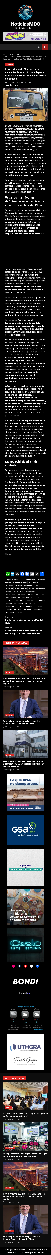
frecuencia (21, 594)
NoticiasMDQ (25, 24)
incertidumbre (11, 597)
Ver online (45, 47)
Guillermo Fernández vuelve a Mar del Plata (24, 620)
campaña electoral (20, 583)
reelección (17, 609)
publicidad (20, 606)
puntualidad (31, 606)
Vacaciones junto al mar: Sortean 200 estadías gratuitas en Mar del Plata (23, 630)
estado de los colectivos (15, 591)
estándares (30, 591)
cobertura (18, 586)
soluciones (27, 609)
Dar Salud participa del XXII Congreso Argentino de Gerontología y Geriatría (25, 1096)
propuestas (10, 606)
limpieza (9, 600)
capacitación (33, 583)
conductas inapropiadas (33, 586)
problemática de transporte (24, 603)
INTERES (8, 1107)
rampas (9, 609)
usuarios (20, 612)
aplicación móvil (29, 580)
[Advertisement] (25, 36)
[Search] (39, 47)
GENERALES (9, 64)
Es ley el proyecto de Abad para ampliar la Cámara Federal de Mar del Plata (25, 704)
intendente (35, 597)
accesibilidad (17, 580)
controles (9, 589)
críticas (31, 589)
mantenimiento (20, 600)
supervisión (38, 609)
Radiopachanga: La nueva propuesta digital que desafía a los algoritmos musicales (25, 1136)
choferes (9, 586)
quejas (40, 606)
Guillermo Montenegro (35, 594)
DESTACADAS (10, 1148)
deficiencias (40, 589)
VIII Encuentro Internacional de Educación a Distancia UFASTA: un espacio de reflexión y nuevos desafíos (25, 744)
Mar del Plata (32, 600)
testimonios (10, 612)
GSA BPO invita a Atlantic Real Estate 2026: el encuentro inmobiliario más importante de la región (25, 661)
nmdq (7, 83)
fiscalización (10, 594)
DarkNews (25, 1252)
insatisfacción (23, 597)
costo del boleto (21, 589)
